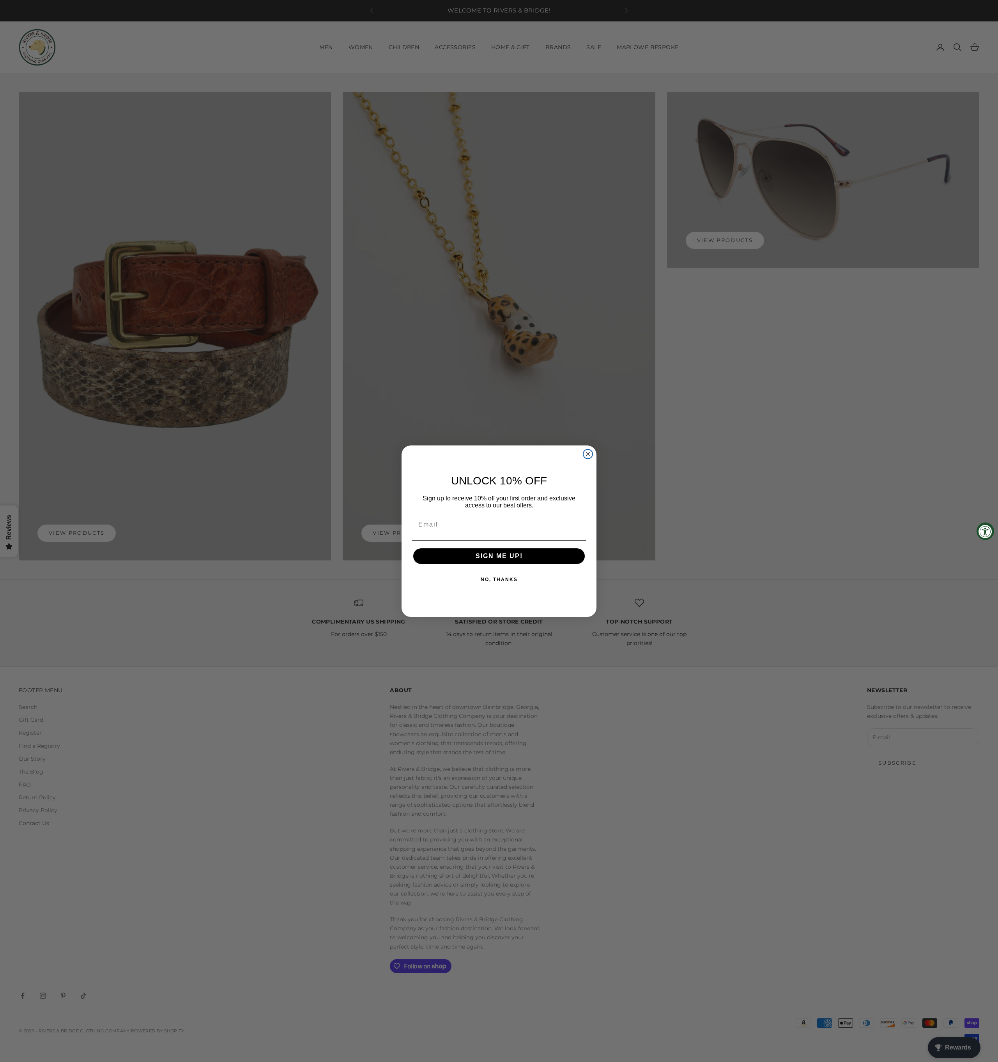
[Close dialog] (588, 454)
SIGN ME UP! (499, 556)
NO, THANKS (499, 579)
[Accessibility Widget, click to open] (985, 531)
